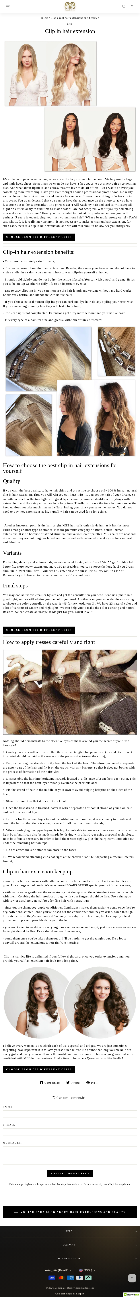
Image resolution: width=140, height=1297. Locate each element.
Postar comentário (70, 1173)
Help (69, 1231)
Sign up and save (69, 1258)
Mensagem (12, 1142)
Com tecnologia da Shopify (69, 1293)
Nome (8, 1106)
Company (69, 1245)
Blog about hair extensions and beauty (74, 17)
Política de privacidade (64, 1184)
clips (69, 24)
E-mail (9, 1124)
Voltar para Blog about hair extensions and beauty (72, 1212)
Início (44, 17)
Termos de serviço (93, 1184)
